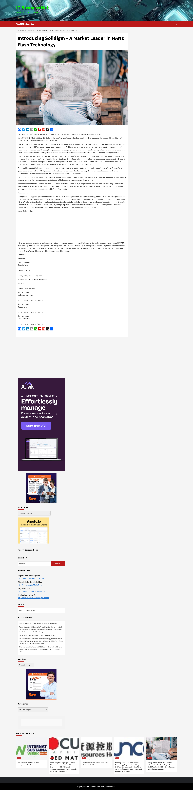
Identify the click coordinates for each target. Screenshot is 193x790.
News (19, 757)
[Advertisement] (123, 10)
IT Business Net (32, 8)
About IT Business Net (25, 24)
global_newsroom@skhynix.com (30, 300)
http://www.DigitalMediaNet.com (31, 585)
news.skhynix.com (62, 251)
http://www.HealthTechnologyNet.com (33, 598)
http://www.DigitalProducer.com (31, 578)
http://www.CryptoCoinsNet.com (31, 591)
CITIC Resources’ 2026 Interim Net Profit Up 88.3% (37, 635)
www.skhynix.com (47, 251)
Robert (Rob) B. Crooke (74, 156)
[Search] (175, 24)
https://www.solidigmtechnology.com (68, 138)
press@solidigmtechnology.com (30, 276)
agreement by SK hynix (70, 144)
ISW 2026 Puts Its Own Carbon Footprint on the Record (38, 623)
